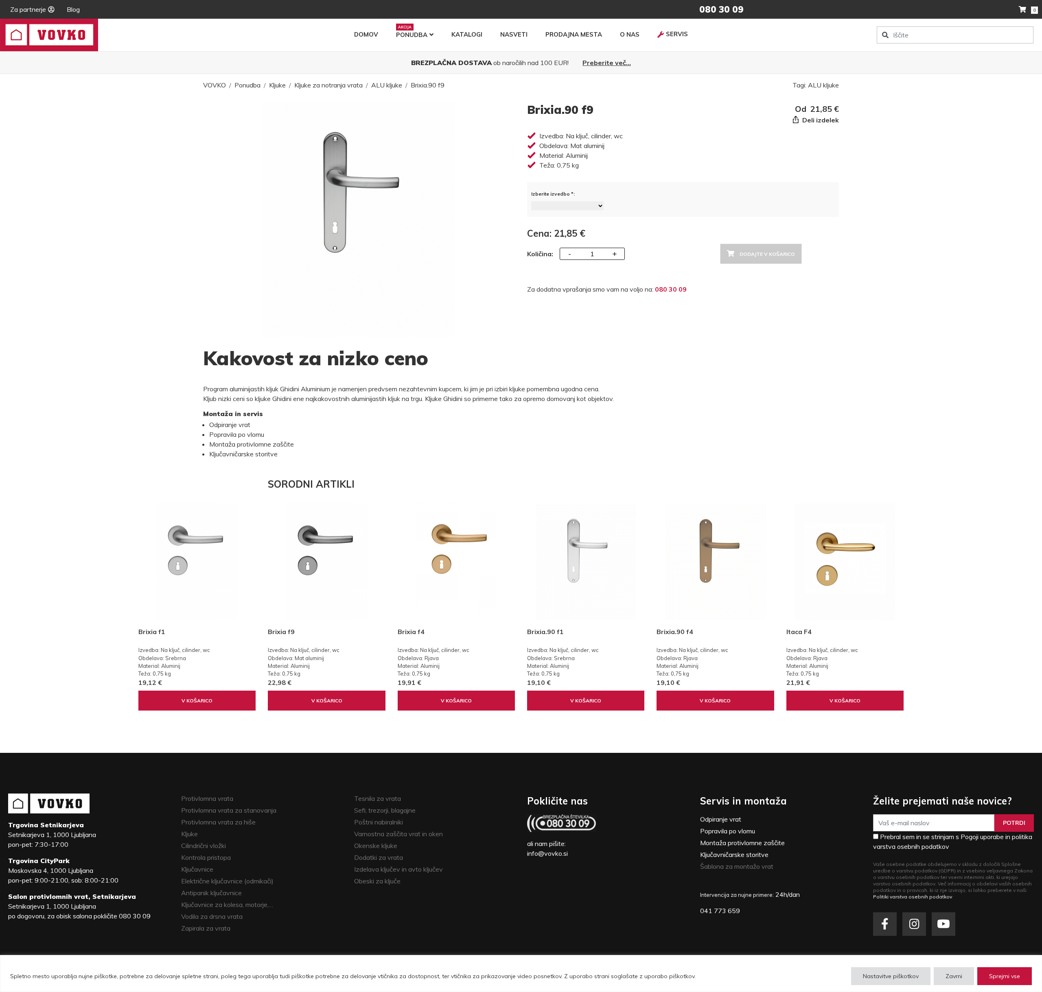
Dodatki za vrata (378, 857)
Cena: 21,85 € (556, 233)
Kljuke (277, 85)
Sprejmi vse (1004, 976)
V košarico (197, 701)
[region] (521, 973)
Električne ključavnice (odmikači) (227, 881)
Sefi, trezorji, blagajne (385, 810)
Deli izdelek (820, 120)
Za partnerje (28, 9)
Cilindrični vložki (203, 846)
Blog (73, 9)
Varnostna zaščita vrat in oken (398, 834)
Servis (677, 34)
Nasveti (514, 34)
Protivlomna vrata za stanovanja (228, 810)
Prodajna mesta (573, 34)
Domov (366, 34)
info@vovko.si (547, 853)
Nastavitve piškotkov (891, 976)
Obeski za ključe (377, 881)
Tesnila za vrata (377, 798)
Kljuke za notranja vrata (328, 85)
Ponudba (411, 35)
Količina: (540, 254)
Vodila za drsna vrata (212, 916)
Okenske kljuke (375, 846)
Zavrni (954, 976)
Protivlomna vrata (207, 798)
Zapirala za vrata (205, 928)
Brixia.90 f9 (427, 85)
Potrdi (1014, 822)
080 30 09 (671, 289)
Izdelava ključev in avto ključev (398, 869)
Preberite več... (606, 63)
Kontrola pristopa (206, 857)
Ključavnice (197, 869)
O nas (629, 34)
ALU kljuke (386, 85)
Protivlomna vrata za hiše (218, 822)
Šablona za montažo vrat (736, 866)
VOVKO (214, 85)
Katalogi (466, 34)
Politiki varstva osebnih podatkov (912, 897)
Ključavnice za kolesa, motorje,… (227, 904)
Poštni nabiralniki (378, 822)
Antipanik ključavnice (211, 893)
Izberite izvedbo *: (553, 194)
